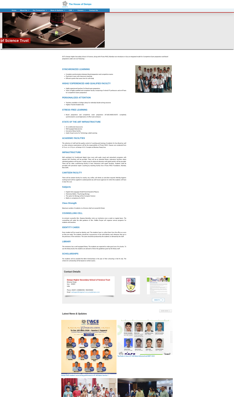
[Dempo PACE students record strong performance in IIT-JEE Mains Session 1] (89, 347)
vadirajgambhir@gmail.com (79, 292)
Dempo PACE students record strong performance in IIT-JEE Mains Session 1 (84, 375)
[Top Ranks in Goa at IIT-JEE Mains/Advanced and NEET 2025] (145, 337)
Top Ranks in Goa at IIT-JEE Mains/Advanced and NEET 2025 (136, 356)
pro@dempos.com (94, 292)
